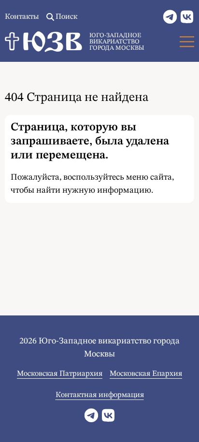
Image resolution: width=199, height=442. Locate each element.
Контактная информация (100, 395)
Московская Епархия (146, 374)
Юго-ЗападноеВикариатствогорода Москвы (116, 41)
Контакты (22, 17)
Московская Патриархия (59, 374)
